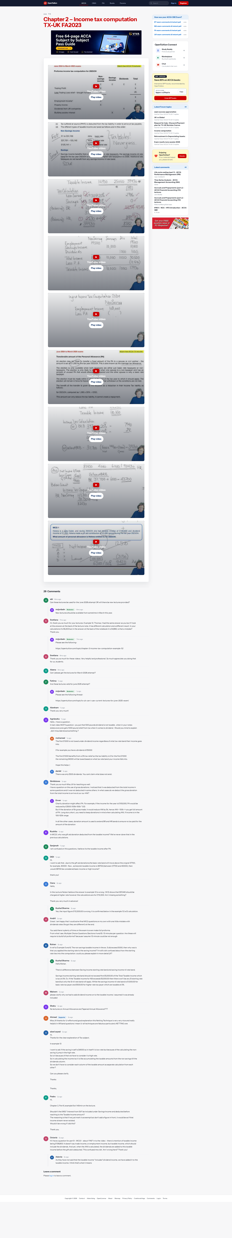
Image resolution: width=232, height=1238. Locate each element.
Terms (165, 1198)
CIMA (94, 3)
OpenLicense (101, 1198)
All (185, 107)
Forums (123, 3)
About (110, 1198)
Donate (182, 156)
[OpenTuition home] (51, 3)
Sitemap (117, 1198)
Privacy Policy (127, 1198)
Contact (82, 1198)
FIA (103, 3)
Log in (159, 1198)
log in (51, 1176)
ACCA (83, 3)
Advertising (91, 1198)
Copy (181, 92)
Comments (151, 1198)
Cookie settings (139, 1198)
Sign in (173, 3)
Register (183, 3)
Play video (96, 97)
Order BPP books (170, 98)
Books (112, 3)
